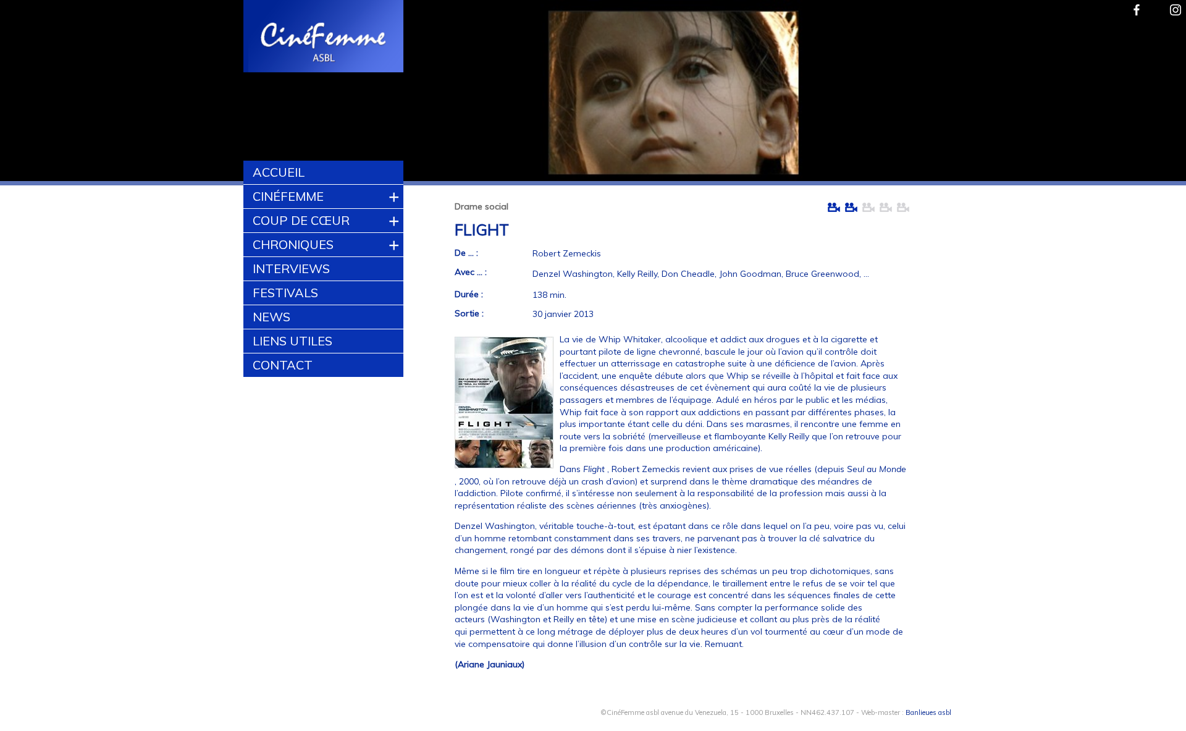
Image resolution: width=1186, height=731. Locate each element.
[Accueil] (324, 37)
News (271, 316)
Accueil (279, 172)
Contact (283, 365)
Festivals (285, 292)
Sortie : (469, 313)
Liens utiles (292, 341)
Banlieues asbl (928, 712)
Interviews (291, 268)
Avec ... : (471, 271)
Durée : (469, 294)
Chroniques (293, 244)
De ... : (466, 252)
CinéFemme (288, 196)
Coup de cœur (301, 220)
